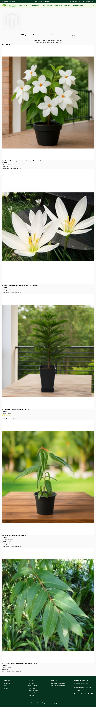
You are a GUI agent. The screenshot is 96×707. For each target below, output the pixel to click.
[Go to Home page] (9, 5)
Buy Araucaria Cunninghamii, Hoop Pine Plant (16, 409)
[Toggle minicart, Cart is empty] (93, 5)
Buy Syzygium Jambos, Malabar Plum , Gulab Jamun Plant (19, 663)
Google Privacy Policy (80, 688)
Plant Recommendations (58, 683)
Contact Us (30, 695)
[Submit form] (92, 683)
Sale (44, 5)
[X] (78, 693)
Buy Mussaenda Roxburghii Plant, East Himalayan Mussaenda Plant (22, 161)
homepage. (72, 35)
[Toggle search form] (89, 5)
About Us (7, 683)
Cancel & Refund (32, 686)
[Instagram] (85, 693)
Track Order (30, 683)
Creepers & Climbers (77, 5)
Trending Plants (58, 5)
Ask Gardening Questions (58, 686)
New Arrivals (67, 5)
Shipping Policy (31, 693)
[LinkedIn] (88, 693)
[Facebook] (75, 693)
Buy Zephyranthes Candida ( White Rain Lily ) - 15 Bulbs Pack (20, 285)
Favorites (49, 5)
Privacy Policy (31, 688)
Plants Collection (23, 5)
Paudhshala (38, 703)
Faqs (5, 686)
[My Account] (91, 5)
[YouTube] (92, 693)
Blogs (6, 688)
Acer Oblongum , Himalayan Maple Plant (14, 535)
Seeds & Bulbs (35, 5)
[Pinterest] (81, 693)
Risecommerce (61, 703)
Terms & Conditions (33, 690)
